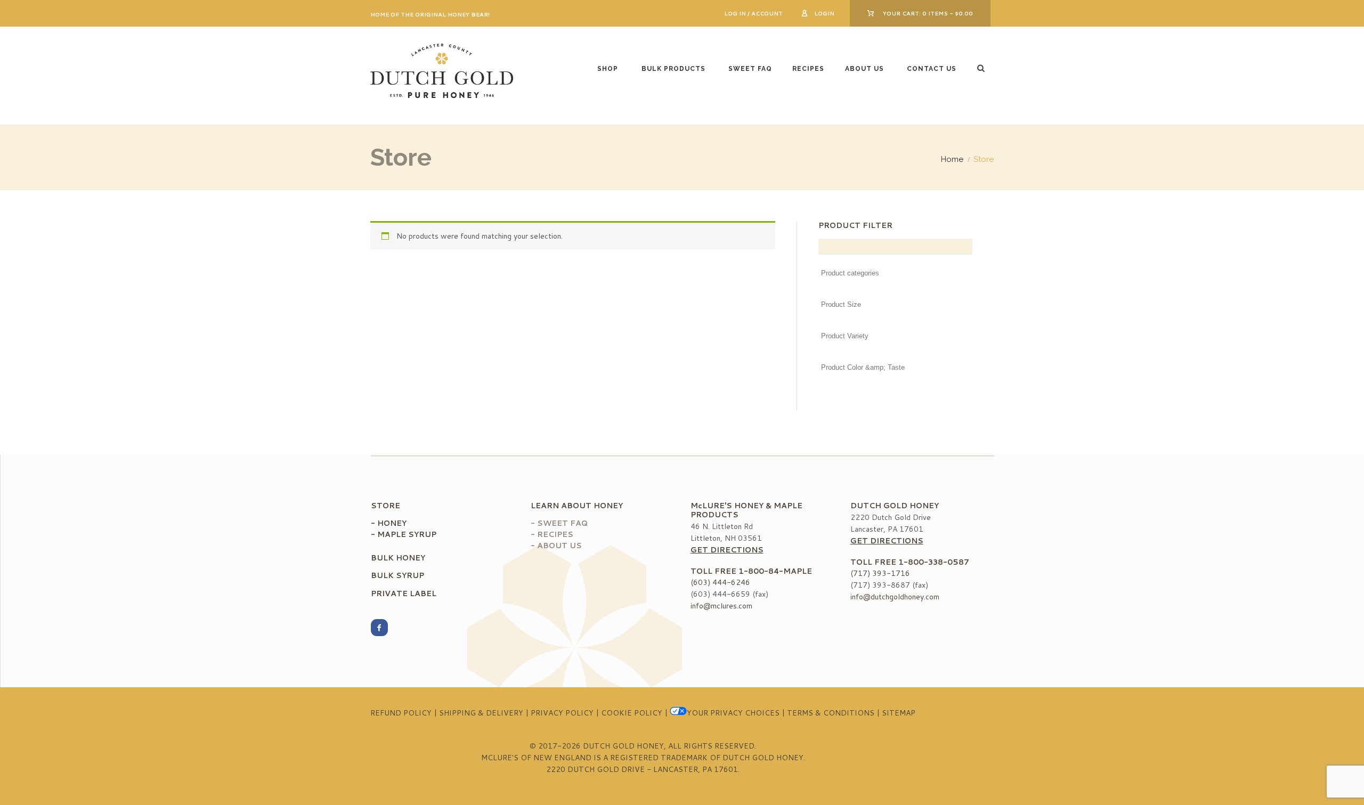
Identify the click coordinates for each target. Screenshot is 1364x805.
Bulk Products (673, 68)
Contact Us (931, 68)
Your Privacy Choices (733, 713)
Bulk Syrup (397, 575)
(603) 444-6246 (720, 582)
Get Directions (727, 549)
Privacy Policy (562, 713)
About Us (864, 68)
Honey (392, 523)
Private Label (403, 593)
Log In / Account (753, 13)
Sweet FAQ (750, 68)
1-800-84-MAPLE (775, 571)
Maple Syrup (406, 534)
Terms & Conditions (830, 713)
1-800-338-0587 (933, 562)
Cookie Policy (631, 713)
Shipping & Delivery (481, 713)
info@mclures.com (721, 605)
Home (952, 159)
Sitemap (898, 713)
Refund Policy (401, 713)
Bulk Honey (398, 557)
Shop (607, 68)
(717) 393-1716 (880, 573)
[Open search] (982, 68)
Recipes (808, 68)
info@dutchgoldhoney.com (894, 596)
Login (824, 13)
